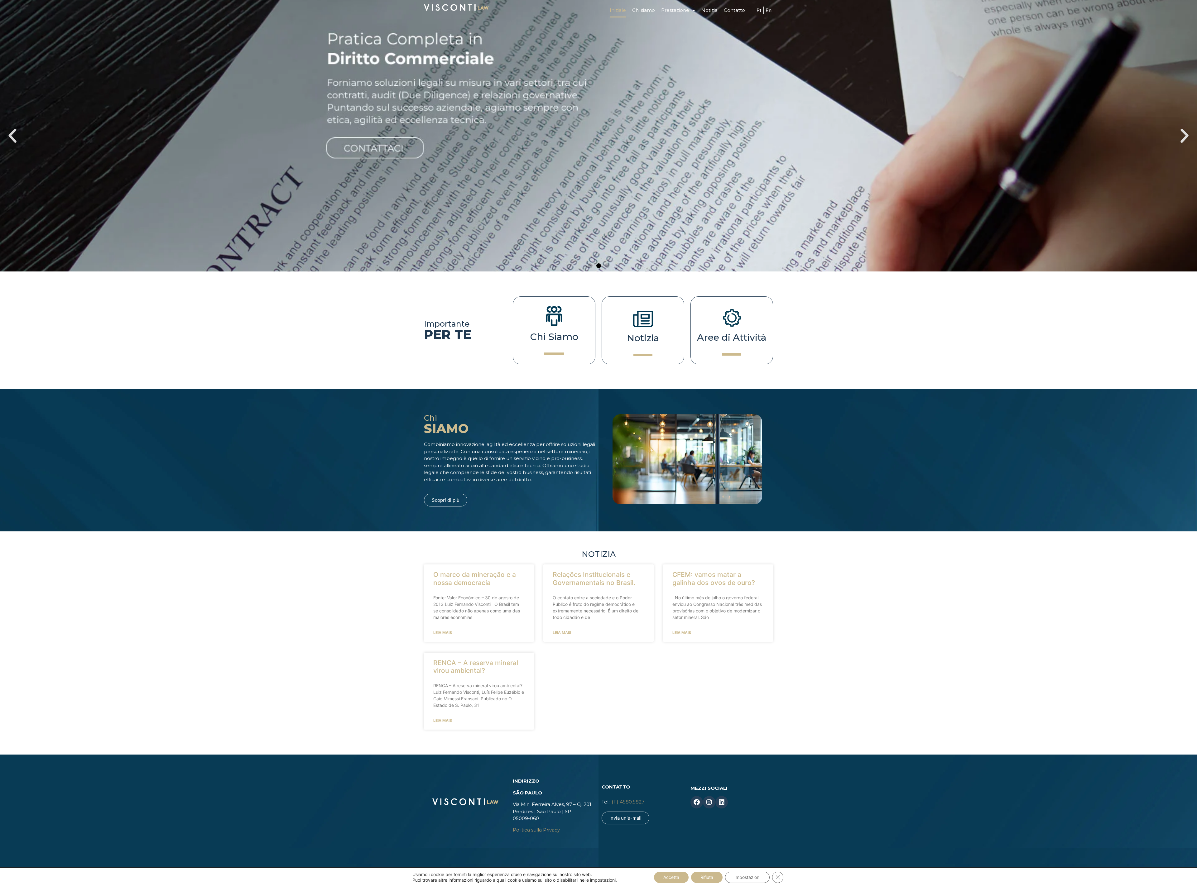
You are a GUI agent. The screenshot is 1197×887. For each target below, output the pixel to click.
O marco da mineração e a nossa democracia (474, 578)
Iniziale (618, 10)
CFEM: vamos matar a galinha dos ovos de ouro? (713, 578)
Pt (759, 10)
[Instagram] (709, 802)
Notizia (709, 10)
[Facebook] (696, 802)
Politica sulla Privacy (536, 830)
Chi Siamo (554, 337)
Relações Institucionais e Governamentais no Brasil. (594, 578)
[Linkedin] (721, 802)
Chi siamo (643, 10)
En (769, 10)
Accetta (671, 877)
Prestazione (675, 10)
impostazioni (603, 880)
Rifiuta (706, 877)
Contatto (734, 10)
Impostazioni (747, 877)
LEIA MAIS (442, 632)
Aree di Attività (732, 337)
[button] (590, 265)
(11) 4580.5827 (629, 802)
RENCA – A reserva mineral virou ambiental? (475, 666)
